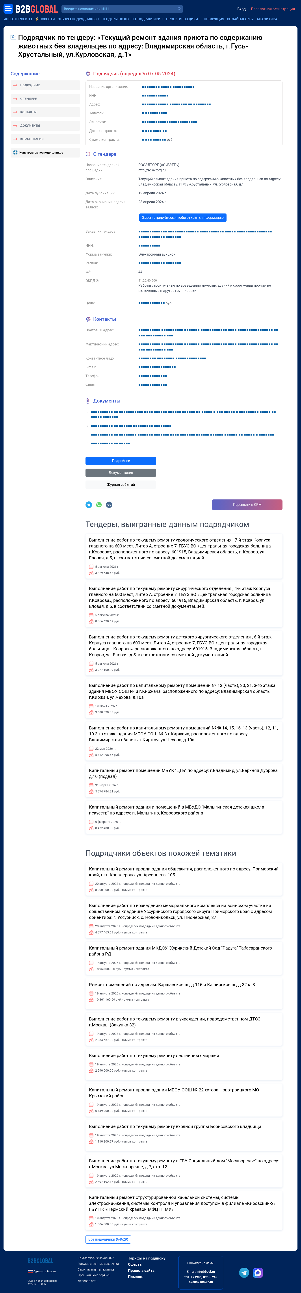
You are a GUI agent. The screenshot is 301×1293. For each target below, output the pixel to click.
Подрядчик (30, 85)
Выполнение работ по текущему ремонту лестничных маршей (154, 1055)
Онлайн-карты (240, 19)
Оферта (134, 1264)
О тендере (28, 98)
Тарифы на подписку (146, 1258)
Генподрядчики (146, 19)
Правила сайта (141, 1270)
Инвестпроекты (18, 19)
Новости (47, 19)
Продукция (214, 19)
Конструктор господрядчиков (41, 152)
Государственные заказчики (98, 1263)
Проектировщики (182, 19)
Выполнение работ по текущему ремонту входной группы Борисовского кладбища (175, 1126)
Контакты (28, 112)
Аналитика (267, 19)
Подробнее (121, 461)
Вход (241, 9)
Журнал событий (121, 484)
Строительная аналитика (96, 1269)
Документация (121, 473)
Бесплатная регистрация (273, 9)
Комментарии (32, 139)
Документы (30, 125)
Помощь (135, 1276)
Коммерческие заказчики (96, 1258)
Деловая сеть (87, 1281)
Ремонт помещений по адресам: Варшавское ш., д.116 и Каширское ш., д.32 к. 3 (172, 984)
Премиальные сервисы (94, 1275)
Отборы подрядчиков (77, 19)
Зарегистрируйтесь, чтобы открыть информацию (183, 217)
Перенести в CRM (247, 505)
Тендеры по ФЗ (115, 19)
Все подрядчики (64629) (108, 1239)
